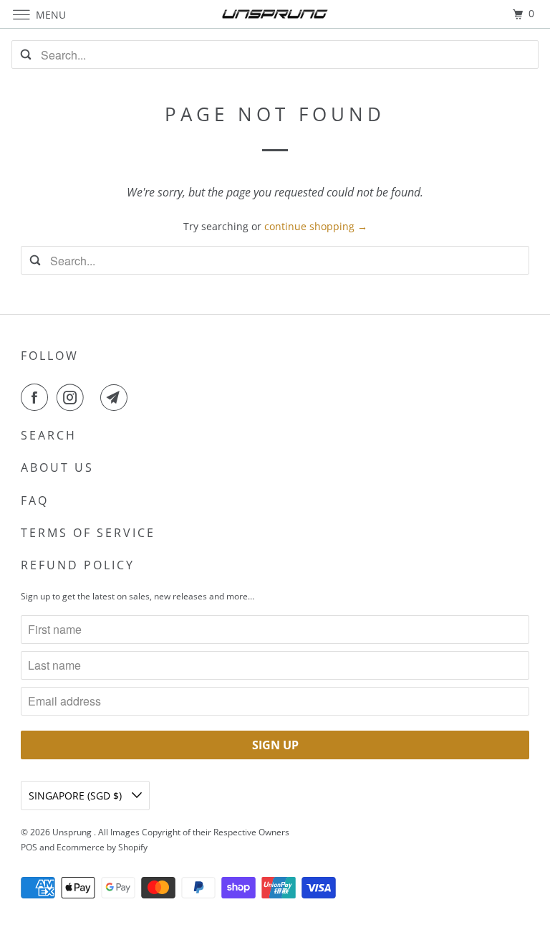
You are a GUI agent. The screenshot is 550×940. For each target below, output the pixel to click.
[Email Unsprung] (116, 397)
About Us (57, 467)
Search (49, 435)
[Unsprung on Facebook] (37, 397)
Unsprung (73, 832)
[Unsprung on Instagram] (73, 397)
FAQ (35, 500)
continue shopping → (315, 226)
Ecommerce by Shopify (102, 847)
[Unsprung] (275, 14)
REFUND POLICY (78, 565)
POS (29, 847)
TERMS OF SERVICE (88, 533)
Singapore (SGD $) (77, 795)
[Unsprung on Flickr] (94, 397)
